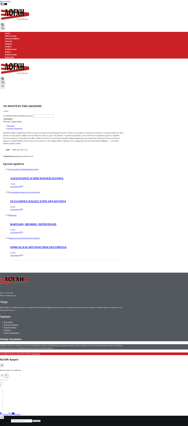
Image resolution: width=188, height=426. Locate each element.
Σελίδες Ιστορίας (11, 54)
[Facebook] (1, 5)
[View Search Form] (2, 25)
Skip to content (5, 1)
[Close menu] (0, 385)
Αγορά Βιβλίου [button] (15, 187)
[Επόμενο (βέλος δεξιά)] (3, 382)
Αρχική (7, 33)
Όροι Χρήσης (8, 322)
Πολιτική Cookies (10, 327)
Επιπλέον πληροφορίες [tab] (15, 128)
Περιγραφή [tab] (10, 126)
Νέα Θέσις (8, 44)
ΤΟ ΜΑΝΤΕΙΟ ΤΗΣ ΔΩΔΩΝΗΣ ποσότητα (17, 116)
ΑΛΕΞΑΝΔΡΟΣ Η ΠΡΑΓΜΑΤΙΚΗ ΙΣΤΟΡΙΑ (36, 178)
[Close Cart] (2, 365)
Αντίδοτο (8, 46)
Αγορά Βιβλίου (8, 119)
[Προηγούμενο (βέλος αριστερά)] (1, 382)
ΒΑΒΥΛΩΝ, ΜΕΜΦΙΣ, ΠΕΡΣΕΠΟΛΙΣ (33, 224)
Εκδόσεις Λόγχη (10, 36)
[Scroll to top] (2, 376)
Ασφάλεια (7, 330)
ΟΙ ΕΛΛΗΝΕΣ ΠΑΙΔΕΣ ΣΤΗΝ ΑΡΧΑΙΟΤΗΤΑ (38, 201)
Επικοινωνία (9, 57)
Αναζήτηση (36, 421)
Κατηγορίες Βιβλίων (12, 38)
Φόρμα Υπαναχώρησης (11, 333)
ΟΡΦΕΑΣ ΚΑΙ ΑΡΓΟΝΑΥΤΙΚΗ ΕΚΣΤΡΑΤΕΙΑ (38, 247)
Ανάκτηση (8, 41)
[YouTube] (5, 5)
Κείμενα (8, 52)
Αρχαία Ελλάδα (16, 121)
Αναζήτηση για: (5, 421)
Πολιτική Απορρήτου (11, 325)
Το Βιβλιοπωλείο (11, 49)
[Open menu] (2, 86)
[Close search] (2, 417)
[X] (3, 5)
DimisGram (36, 354)
